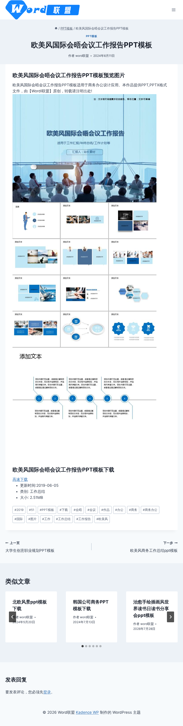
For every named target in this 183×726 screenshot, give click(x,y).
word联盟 (82, 55)
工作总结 (63, 519)
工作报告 (83, 519)
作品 (105, 510)
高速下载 (20, 479)
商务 (133, 510)
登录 (47, 692)
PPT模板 (91, 36)
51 (31, 510)
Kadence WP (87, 712)
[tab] (82, 646)
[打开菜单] (173, 9)
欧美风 (102, 519)
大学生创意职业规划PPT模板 (29, 547)
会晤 (78, 510)
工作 (46, 519)
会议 (91, 510)
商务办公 (150, 510)
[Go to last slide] (12, 617)
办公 (119, 510)
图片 (32, 519)
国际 (19, 519)
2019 (19, 510)
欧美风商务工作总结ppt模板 (154, 547)
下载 (64, 510)
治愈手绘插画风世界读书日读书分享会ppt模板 (151, 608)
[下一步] (170, 617)
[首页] (56, 28)
